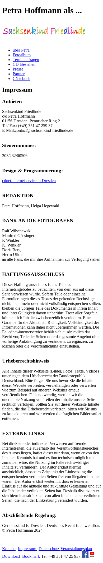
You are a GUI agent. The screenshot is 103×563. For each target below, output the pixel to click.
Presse (18, 69)
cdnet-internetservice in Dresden (29, 180)
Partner (19, 74)
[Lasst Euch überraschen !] (85, 556)
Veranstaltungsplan (76, 548)
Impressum (27, 548)
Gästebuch (21, 78)
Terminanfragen (26, 59)
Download (11, 556)
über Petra (21, 50)
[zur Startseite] (44, 41)
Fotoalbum (22, 55)
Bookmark (31, 556)
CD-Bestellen (24, 64)
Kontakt (9, 548)
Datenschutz (49, 548)
